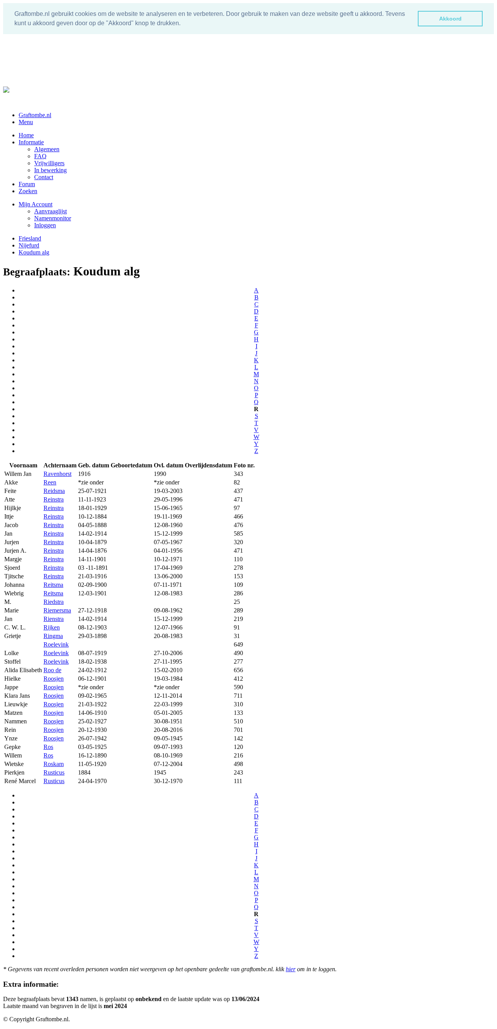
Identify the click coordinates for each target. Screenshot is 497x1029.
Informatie (31, 142)
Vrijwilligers (49, 163)
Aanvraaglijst (50, 211)
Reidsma (54, 491)
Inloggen (45, 225)
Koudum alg (34, 252)
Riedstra (53, 601)
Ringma (53, 636)
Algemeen (46, 149)
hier (290, 969)
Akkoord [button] (450, 19)
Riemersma (57, 610)
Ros (48, 747)
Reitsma (53, 584)
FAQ (40, 156)
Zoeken (28, 191)
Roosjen (53, 678)
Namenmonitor (52, 218)
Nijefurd (29, 245)
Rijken (51, 627)
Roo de (52, 670)
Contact (43, 177)
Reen (49, 482)
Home (26, 135)
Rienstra (53, 619)
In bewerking (50, 170)
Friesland (30, 238)
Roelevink (56, 644)
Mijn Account (35, 204)
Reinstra (53, 499)
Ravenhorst (57, 473)
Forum (27, 184)
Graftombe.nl (35, 115)
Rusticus (53, 772)
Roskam (53, 764)
